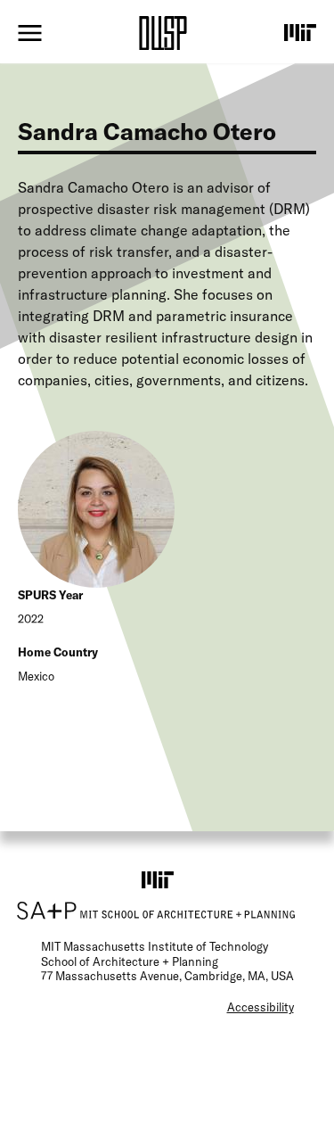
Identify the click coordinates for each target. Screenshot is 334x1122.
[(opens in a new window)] (300, 32)
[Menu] (30, 33)
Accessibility (260, 1007)
